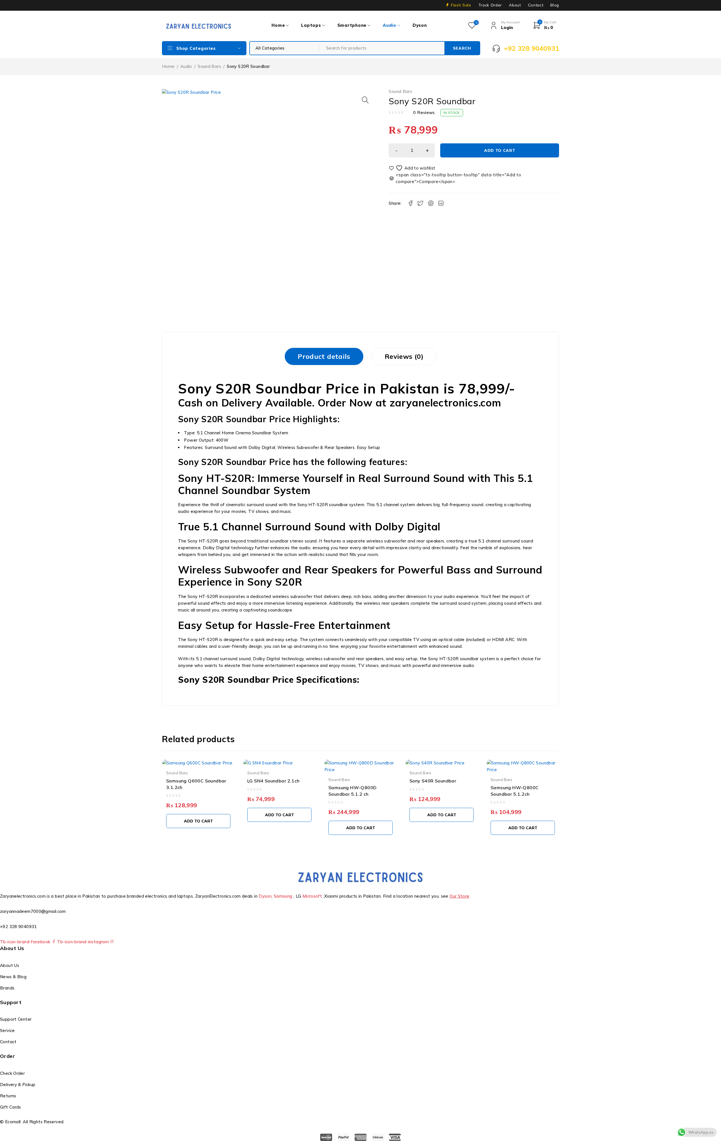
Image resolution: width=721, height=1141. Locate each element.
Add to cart (499, 150)
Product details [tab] (324, 356)
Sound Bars (209, 66)
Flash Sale (461, 5)
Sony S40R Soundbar (433, 781)
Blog (554, 5)
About (515, 5)
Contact (536, 5)
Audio (186, 66)
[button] (365, 100)
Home (168, 66)
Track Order (490, 5)
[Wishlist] (412, 168)
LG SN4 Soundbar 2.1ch (273, 781)
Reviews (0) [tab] (404, 356)
